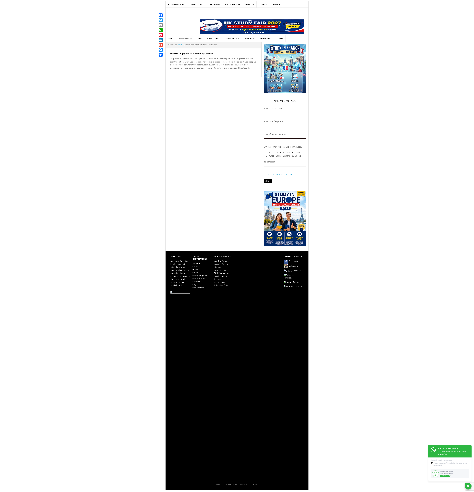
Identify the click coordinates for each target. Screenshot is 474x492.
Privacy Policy (450, 463)
